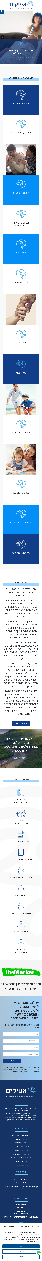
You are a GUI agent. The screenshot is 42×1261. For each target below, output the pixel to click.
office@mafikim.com (21, 1208)
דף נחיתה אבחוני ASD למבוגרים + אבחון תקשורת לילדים (21, 1187)
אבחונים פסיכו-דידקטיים (21, 1146)
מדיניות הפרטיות (29, 1239)
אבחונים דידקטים (21, 1143)
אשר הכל (21, 1246)
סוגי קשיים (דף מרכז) (21, 1179)
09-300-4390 (19, 1018)
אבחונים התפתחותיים (21, 1150)
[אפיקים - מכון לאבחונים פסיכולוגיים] (21, 5)
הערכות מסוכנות (21, 1161)
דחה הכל (21, 1257)
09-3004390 (21, 1204)
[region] (21, 1242)
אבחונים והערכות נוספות (21, 1165)
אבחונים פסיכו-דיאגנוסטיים (21, 1135)
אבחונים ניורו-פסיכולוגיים (21, 1154)
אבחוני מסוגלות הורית (21, 1139)
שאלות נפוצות (21, 1183)
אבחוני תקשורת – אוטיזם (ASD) (21, 1158)
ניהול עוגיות (21, 1251)
